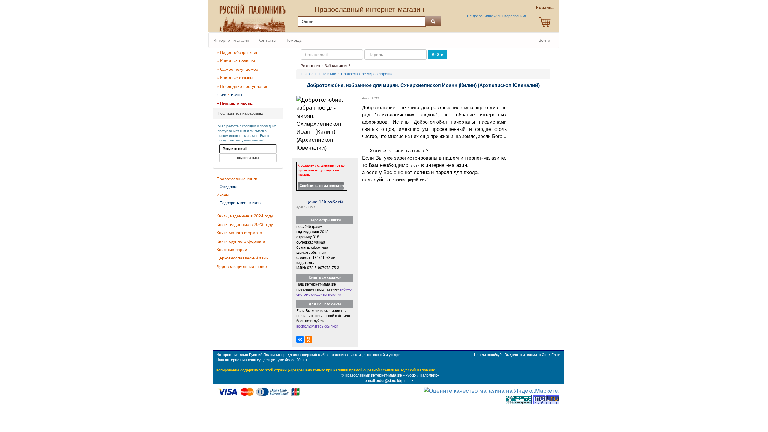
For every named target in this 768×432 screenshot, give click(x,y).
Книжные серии (232, 249)
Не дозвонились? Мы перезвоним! (496, 16)
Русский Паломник (418, 370)
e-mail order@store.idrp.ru (386, 381)
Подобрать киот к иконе (241, 203)
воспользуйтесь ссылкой (317, 326)
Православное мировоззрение (367, 74)
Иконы (236, 95)
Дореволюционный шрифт (243, 266)
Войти (544, 40)
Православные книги (237, 178)
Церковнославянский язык (242, 258)
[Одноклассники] (308, 339)
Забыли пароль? (337, 66)
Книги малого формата (239, 232)
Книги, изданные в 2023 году (245, 224)
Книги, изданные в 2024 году (245, 216)
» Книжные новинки (236, 60)
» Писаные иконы (235, 103)
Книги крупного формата (241, 241)
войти (415, 166)
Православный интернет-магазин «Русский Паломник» (392, 375)
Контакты (267, 40)
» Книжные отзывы (235, 77)
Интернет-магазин (231, 40)
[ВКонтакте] (300, 339)
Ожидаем (228, 186)
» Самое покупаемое (237, 69)
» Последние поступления (242, 86)
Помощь (293, 40)
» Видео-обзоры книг (237, 52)
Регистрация (310, 66)
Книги (221, 95)
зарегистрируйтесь (410, 180)
